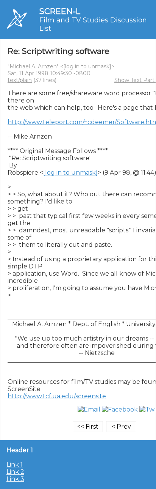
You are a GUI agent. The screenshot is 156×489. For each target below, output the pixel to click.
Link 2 (15, 471)
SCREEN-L (59, 11)
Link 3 (15, 479)
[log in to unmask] (87, 66)
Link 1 (14, 464)
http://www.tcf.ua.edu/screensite (57, 396)
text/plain (20, 80)
